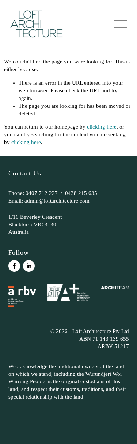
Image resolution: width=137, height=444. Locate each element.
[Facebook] (14, 266)
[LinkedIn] (29, 266)
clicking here (102, 127)
